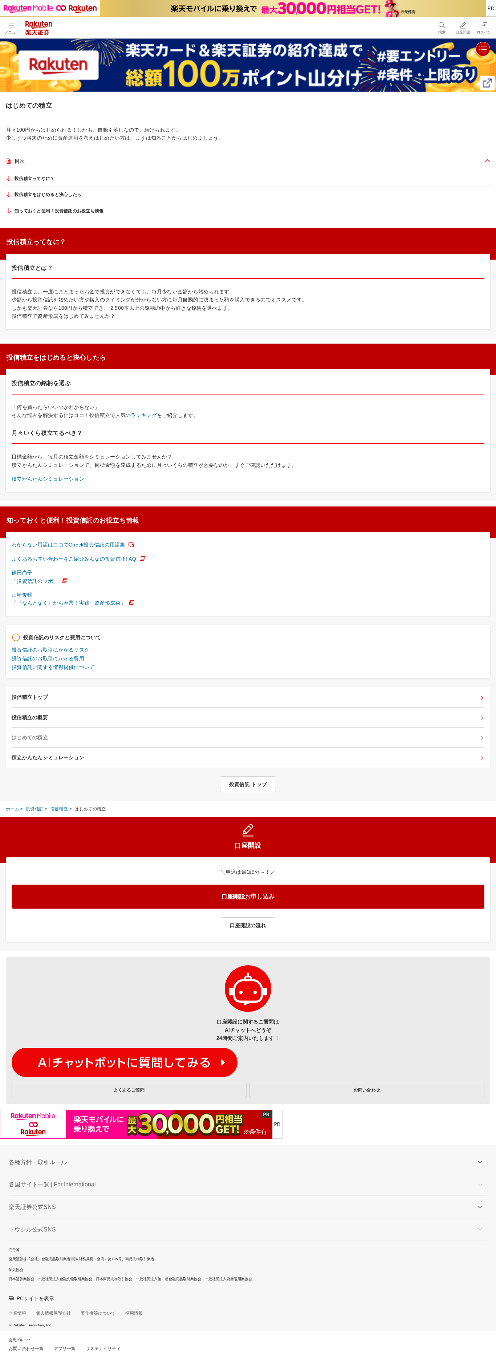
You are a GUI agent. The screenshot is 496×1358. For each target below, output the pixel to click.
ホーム (12, 809)
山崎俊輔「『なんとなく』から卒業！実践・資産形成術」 (69, 599)
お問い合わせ (367, 1090)
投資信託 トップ (248, 784)
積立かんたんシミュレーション (48, 479)
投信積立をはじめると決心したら (48, 194)
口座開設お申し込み (248, 896)
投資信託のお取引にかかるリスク (50, 650)
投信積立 (59, 809)
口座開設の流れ (248, 925)
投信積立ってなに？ (35, 178)
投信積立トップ (30, 697)
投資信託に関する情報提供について (53, 667)
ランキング (143, 415)
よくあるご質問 (129, 1090)
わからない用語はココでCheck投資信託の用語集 (68, 545)
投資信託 (35, 809)
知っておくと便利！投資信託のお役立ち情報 (59, 210)
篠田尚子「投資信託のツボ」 (35, 577)
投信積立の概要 (30, 717)
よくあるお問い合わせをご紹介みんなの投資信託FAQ (74, 559)
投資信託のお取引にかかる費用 (48, 658)
